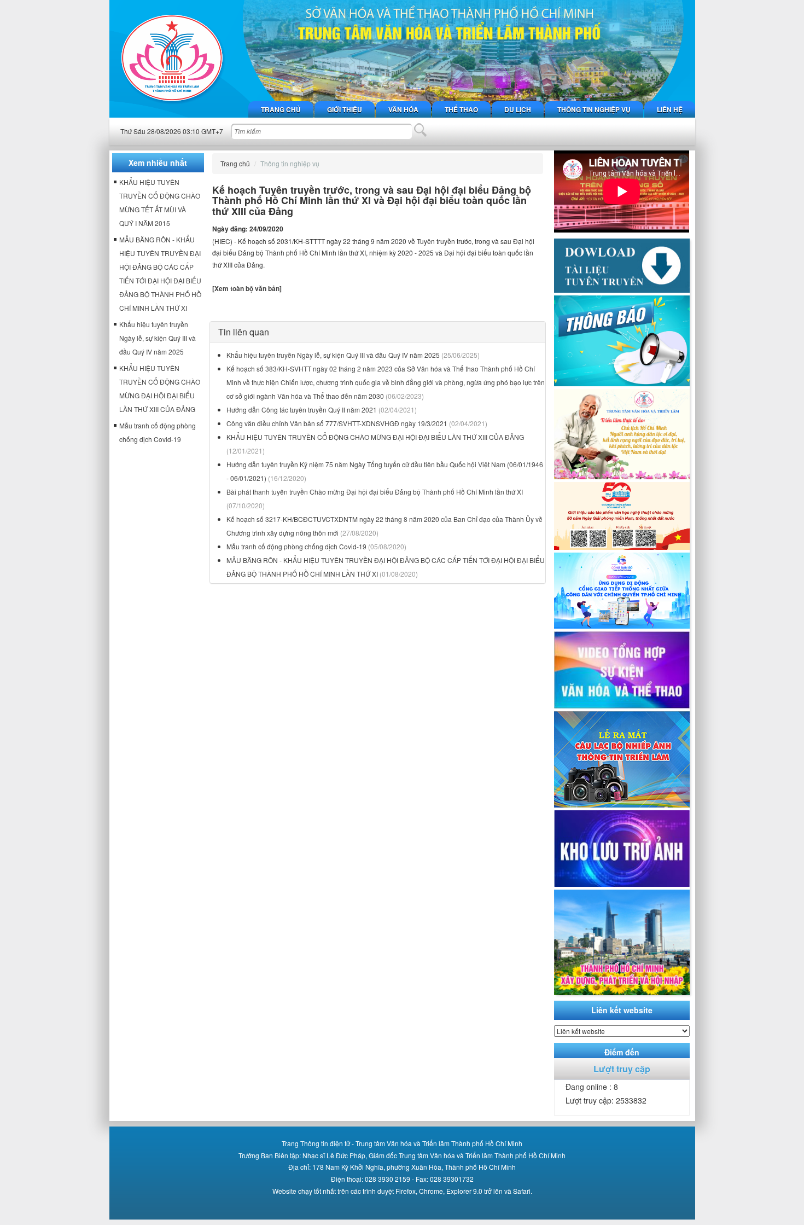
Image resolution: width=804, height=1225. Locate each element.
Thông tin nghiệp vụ (594, 109)
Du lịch (517, 109)
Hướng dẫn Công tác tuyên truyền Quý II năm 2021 (301, 409)
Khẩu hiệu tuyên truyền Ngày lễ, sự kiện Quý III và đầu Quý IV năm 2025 (333, 354)
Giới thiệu (344, 109)
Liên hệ (670, 109)
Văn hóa (403, 109)
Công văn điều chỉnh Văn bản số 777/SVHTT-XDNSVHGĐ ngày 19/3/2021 (336, 423)
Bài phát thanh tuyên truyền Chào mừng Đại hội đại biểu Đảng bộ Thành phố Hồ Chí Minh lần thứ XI (374, 491)
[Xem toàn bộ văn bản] (247, 288)
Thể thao (461, 109)
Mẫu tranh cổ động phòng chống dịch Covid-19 (296, 546)
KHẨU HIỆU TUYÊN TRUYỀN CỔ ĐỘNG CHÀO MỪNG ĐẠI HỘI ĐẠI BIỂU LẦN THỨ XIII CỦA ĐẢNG (375, 437)
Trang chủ (281, 109)
